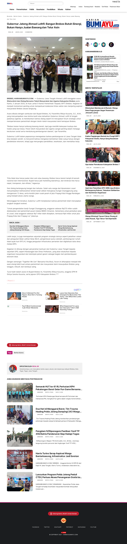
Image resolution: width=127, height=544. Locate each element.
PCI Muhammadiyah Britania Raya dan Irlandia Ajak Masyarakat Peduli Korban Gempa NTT (106, 66)
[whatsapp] (109, 9)
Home (12, 9)
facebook (35, 527)
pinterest (69, 527)
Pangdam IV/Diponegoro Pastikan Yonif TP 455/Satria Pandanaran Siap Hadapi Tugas (44, 228)
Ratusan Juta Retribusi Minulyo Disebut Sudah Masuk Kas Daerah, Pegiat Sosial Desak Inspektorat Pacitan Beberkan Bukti (106, 75)
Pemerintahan (21, 9)
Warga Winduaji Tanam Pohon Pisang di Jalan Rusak (103, 210)
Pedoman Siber (115, 6)
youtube (93, 527)
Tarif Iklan (105, 6)
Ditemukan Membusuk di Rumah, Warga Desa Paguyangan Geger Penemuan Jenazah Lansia (101, 110)
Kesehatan (40, 9)
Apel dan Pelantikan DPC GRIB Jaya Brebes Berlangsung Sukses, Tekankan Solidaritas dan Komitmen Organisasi (102, 190)
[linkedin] (24, 358)
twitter (46, 527)
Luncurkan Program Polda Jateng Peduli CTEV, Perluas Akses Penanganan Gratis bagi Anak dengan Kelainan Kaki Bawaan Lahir (59, 476)
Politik (31, 9)
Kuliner (68, 9)
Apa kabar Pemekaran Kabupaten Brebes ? (102, 164)
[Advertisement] (44, 161)
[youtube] (119, 9)
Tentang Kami (88, 6)
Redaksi (97, 6)
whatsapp (57, 527)
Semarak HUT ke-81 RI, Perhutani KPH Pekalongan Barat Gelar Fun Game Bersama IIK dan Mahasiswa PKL (58, 388)
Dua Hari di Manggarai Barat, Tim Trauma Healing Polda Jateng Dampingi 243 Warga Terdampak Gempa (19, 228)
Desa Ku (90, 131)
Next (118, 81)
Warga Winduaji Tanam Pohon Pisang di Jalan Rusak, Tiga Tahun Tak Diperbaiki (101, 217)
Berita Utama (18, 16)
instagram (81, 527)
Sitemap (73, 6)
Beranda (9, 16)
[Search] (61, 3)
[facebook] (103, 9)
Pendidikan (51, 9)
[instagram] (115, 9)
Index (80, 6)
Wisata (60, 9)
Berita (90, 103)
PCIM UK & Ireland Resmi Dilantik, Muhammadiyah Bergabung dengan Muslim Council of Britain (105, 58)
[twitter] (106, 9)
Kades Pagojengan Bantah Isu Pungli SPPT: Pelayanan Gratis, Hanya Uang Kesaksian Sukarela (102, 138)
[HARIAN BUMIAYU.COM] (10, 5)
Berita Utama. (92, 183)
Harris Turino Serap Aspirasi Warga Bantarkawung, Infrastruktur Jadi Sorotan (67, 228)
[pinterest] (112, 9)
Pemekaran (91, 159)
